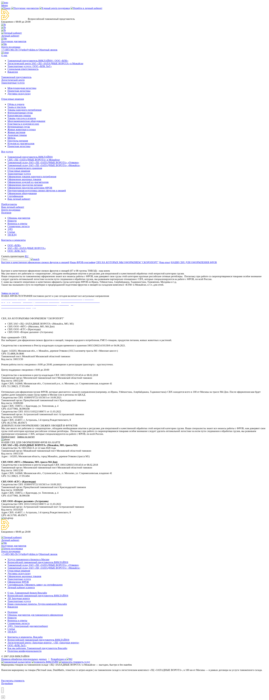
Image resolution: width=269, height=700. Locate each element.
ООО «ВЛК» (14, 245)
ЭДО (10, 229)
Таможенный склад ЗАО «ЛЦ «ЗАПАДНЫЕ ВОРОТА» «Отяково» (43, 162)
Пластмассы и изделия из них (23, 124)
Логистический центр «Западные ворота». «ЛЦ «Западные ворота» (43, 642)
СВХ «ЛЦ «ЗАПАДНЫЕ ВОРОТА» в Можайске (33, 159)
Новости (12, 220)
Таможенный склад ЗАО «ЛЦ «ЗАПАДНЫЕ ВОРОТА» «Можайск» (43, 165)
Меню (4, 5)
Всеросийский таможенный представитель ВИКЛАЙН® (37, 562)
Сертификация (15, 196)
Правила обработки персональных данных (24, 659)
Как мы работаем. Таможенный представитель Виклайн (37, 648)
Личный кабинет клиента (21, 587)
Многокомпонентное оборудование (26, 121)
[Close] (2, 690)
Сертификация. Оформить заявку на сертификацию (35, 584)
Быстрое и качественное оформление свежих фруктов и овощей (35, 262)
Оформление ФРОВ (18, 582)
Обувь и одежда (15, 104)
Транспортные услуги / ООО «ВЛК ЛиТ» (29, 66)
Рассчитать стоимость (12, 680)
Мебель (11, 138)
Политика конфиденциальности (24, 651)
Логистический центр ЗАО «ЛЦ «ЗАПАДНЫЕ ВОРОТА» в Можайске (45, 63)
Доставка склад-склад (19, 93)
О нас (4, 55)
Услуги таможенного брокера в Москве (28, 559)
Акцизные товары (17, 135)
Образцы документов (18, 218)
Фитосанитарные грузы (20, 112)
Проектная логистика (18, 91)
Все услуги (7, 151)
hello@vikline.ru (29, 49)
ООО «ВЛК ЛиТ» (16, 251)
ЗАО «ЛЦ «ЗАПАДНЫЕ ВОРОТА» (26, 248)
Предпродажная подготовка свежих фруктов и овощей (36, 190)
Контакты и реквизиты (13, 240)
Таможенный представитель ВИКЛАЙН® (30, 157)
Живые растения (16, 132)
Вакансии (12, 72)
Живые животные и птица (21, 129)
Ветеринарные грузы (18, 126)
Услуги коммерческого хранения (24, 168)
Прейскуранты (9, 204)
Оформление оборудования (22, 193)
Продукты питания (17, 140)
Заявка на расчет (10, 293)
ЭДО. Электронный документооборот (27, 626)
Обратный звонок (47, 49)
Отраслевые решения (12, 99)
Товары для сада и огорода (21, 118)
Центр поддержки (10, 210)
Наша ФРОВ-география (82, 262)
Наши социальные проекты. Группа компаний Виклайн (37, 604)
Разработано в (58, 659)
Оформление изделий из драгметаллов (28, 182)
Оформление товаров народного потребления (31, 176)
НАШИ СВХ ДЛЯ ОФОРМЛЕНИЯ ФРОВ (194, 262)
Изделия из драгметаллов (20, 143)
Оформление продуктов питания (24, 185)
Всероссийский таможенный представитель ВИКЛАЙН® (38, 639)
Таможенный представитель (16, 77)
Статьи (11, 232)
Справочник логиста (18, 226)
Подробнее (7, 683)
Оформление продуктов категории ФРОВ (29, 187)
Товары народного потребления (24, 110)
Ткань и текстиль (16, 107)
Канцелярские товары (19, 115)
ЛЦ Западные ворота (18, 598)
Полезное (6, 212)
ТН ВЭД (12, 234)
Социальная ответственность (22, 69)
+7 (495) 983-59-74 (11, 49)
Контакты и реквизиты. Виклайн (25, 637)
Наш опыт (164, 262)
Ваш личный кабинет (18, 199)
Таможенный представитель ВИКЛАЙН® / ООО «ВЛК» (37, 60)
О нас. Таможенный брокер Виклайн (27, 592)
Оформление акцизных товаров (24, 179)
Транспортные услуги (13, 82)
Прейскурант (8, 436)
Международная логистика (21, 88)
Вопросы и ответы (17, 223)
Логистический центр (13, 80)
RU (26, 256)
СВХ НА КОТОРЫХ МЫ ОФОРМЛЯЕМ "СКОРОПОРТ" (127, 262)
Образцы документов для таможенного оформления (35, 615)
